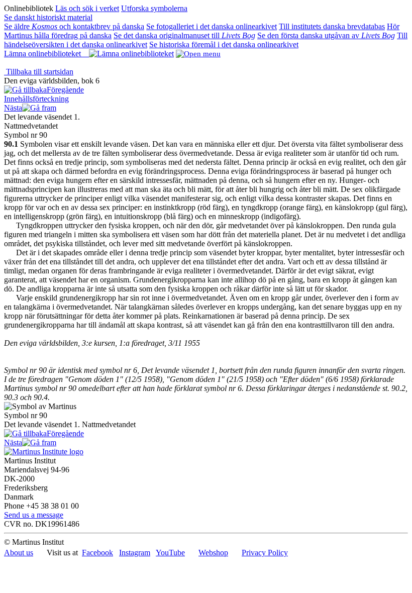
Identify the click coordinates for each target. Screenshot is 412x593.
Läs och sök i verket (87, 8)
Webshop (213, 552)
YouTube (170, 552)
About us (18, 552)
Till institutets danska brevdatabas (332, 26)
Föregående (65, 89)
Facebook (97, 552)
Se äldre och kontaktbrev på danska (74, 26)
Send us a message (33, 515)
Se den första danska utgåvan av (326, 35)
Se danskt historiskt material (48, 17)
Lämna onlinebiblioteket (46, 53)
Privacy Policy (265, 552)
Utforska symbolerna (154, 8)
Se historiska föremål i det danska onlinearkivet (223, 44)
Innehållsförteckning (36, 98)
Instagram (134, 552)
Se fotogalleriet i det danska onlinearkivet (211, 26)
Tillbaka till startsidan (38, 71)
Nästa (13, 108)
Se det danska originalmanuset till (184, 35)
